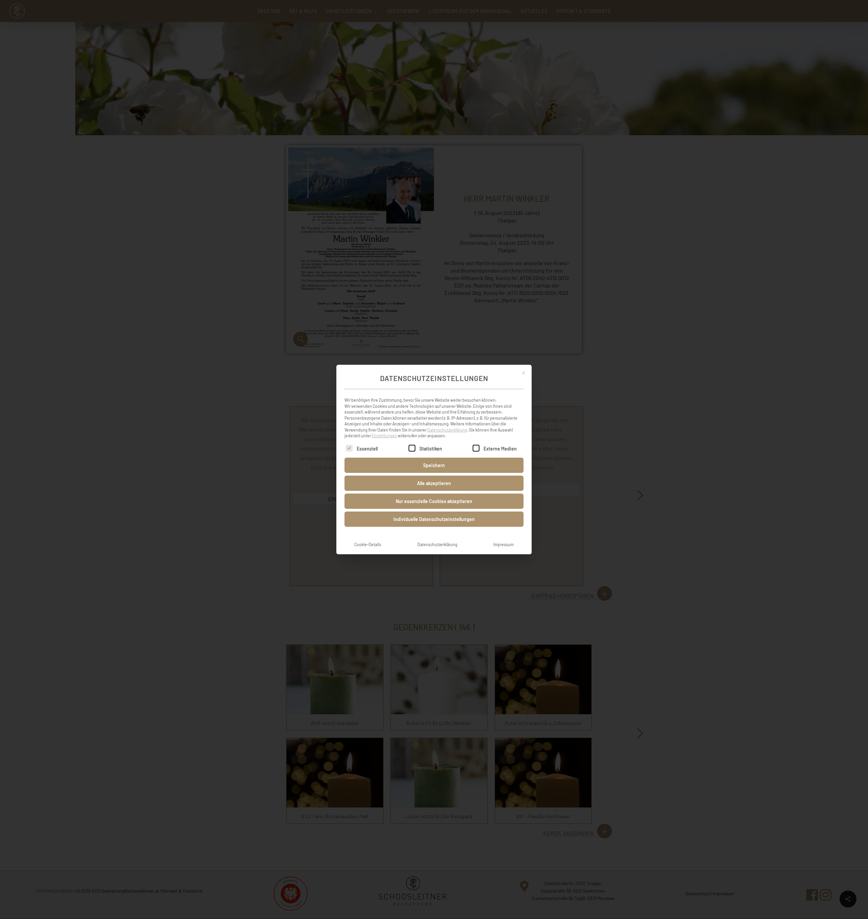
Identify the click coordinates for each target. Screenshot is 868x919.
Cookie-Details (367, 544)
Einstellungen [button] (384, 435)
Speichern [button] (434, 465)
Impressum (503, 544)
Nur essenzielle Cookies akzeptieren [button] (434, 501)
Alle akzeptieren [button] (434, 483)
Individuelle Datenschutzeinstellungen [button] (434, 519)
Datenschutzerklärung (447, 429)
